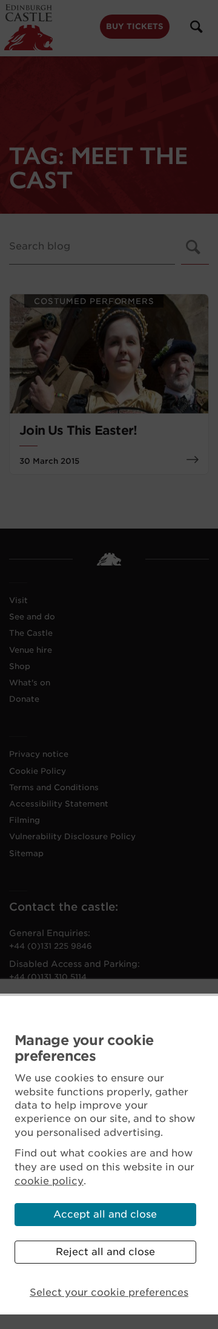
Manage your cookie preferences (84, 1048)
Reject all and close (105, 1252)
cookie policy (49, 1181)
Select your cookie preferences (109, 1292)
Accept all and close (105, 1214)
